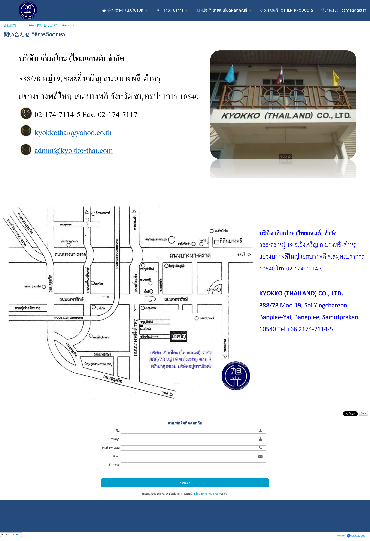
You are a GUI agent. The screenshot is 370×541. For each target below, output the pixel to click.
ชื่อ (118, 430)
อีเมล (116, 456)
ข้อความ (114, 464)
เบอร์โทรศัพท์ (111, 447)
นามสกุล (114, 439)
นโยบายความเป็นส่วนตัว (206, 493)
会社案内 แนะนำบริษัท (19, 25)
